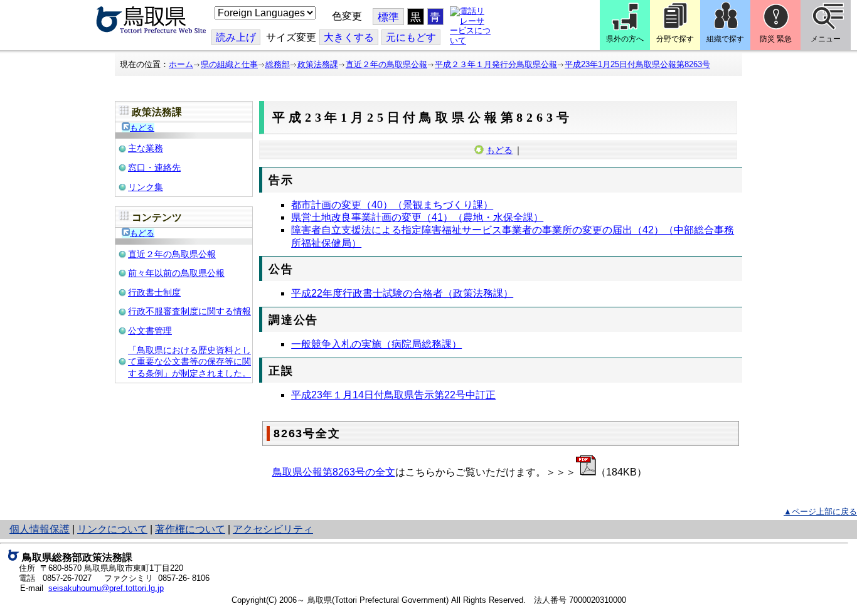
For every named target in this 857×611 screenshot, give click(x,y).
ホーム (181, 64)
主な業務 (145, 148)
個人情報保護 (39, 529)
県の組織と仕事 (229, 64)
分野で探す (675, 39)
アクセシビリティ (273, 529)
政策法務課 (317, 64)
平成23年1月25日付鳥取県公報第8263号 (637, 64)
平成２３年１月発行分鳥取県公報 (496, 64)
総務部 (277, 64)
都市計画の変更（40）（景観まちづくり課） (392, 204)
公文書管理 (150, 331)
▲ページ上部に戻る (820, 511)
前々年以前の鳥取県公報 (176, 273)
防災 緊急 (776, 39)
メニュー (826, 39)
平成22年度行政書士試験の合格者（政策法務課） (402, 293)
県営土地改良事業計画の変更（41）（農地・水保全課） (417, 217)
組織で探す (725, 39)
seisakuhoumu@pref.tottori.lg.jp (106, 588)
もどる (142, 127)
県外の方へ (625, 39)
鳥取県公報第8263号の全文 (333, 472)
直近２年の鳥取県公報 (386, 64)
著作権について (190, 529)
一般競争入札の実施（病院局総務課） (376, 344)
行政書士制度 (154, 292)
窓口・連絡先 (154, 167)
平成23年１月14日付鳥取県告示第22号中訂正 (393, 395)
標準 (388, 17)
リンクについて (112, 529)
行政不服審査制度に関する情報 (189, 311)
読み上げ (236, 37)
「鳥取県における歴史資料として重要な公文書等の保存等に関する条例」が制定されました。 (189, 361)
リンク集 (145, 187)
